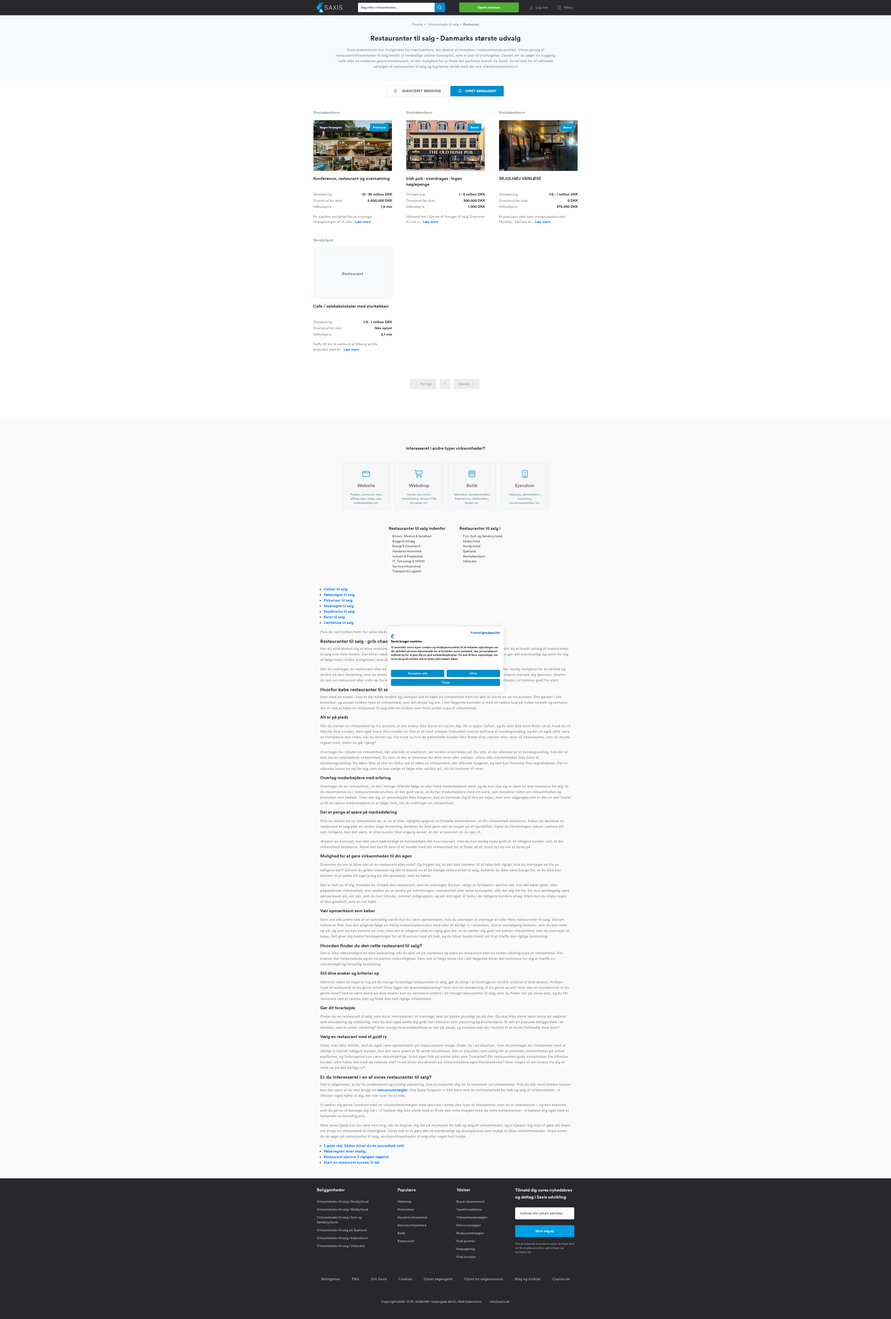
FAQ (355, 1279)
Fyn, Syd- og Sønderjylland (482, 536)
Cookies (405, 1279)
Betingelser (330, 1279)
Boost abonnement (470, 1201)
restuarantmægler (392, 1090)
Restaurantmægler (470, 1233)
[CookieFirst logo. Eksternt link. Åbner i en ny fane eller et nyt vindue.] (392, 636)
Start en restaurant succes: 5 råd (351, 1162)
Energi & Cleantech (406, 546)
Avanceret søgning (421, 90)
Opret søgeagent (438, 1279)
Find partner (465, 1241)
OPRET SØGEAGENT (481, 91)
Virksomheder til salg (443, 24)
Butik (401, 1233)
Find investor (466, 1256)
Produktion (405, 1209)
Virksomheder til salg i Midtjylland (342, 1209)
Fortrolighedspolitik (485, 632)
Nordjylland (471, 546)
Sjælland (469, 551)
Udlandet (469, 561)
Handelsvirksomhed (406, 551)
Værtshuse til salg (338, 622)
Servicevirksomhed (406, 566)
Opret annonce (489, 7)
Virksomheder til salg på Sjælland (342, 1230)
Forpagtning (465, 1249)
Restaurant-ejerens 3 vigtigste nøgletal (356, 1156)
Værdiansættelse (469, 1209)
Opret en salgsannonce (483, 1279)
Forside (417, 24)
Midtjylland (471, 541)
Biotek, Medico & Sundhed (411, 536)
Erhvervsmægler (468, 1225)
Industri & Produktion (407, 556)
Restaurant (405, 1241)
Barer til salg (334, 617)
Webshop (404, 1201)
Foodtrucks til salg (339, 611)
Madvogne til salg (339, 605)
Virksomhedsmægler (471, 1217)
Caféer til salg (335, 589)
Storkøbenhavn (474, 556)
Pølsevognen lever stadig (344, 1151)
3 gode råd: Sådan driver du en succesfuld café (364, 1145)
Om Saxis (379, 1279)
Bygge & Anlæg (403, 541)
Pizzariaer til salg (338, 600)
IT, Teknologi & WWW (408, 561)
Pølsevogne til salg (339, 594)
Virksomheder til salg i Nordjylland (343, 1201)
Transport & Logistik (406, 571)
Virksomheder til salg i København (342, 1238)
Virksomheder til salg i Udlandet (341, 1246)
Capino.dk (561, 1279)
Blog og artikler (528, 1279)
